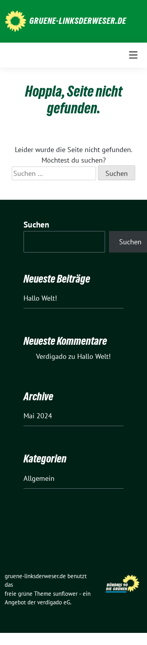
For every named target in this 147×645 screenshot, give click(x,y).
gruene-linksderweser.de (77, 21)
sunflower (65, 593)
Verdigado (51, 356)
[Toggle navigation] (133, 55)
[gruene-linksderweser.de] (15, 20)
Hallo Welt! (40, 298)
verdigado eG (53, 602)
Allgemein (39, 478)
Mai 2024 (38, 415)
